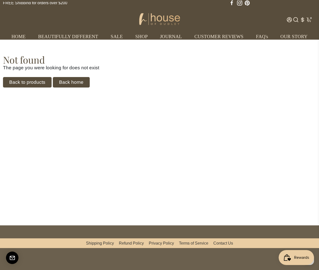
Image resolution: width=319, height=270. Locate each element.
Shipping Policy (100, 243)
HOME (18, 36)
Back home (71, 82)
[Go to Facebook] (232, 2)
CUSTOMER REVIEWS (218, 36)
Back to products (27, 82)
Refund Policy (131, 243)
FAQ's (262, 36)
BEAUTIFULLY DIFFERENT (68, 36)
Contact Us (223, 243)
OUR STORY (294, 36)
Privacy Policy (161, 243)
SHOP (141, 36)
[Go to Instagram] (240, 2)
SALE (117, 36)
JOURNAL (171, 36)
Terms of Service (193, 243)
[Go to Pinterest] (247, 2)
